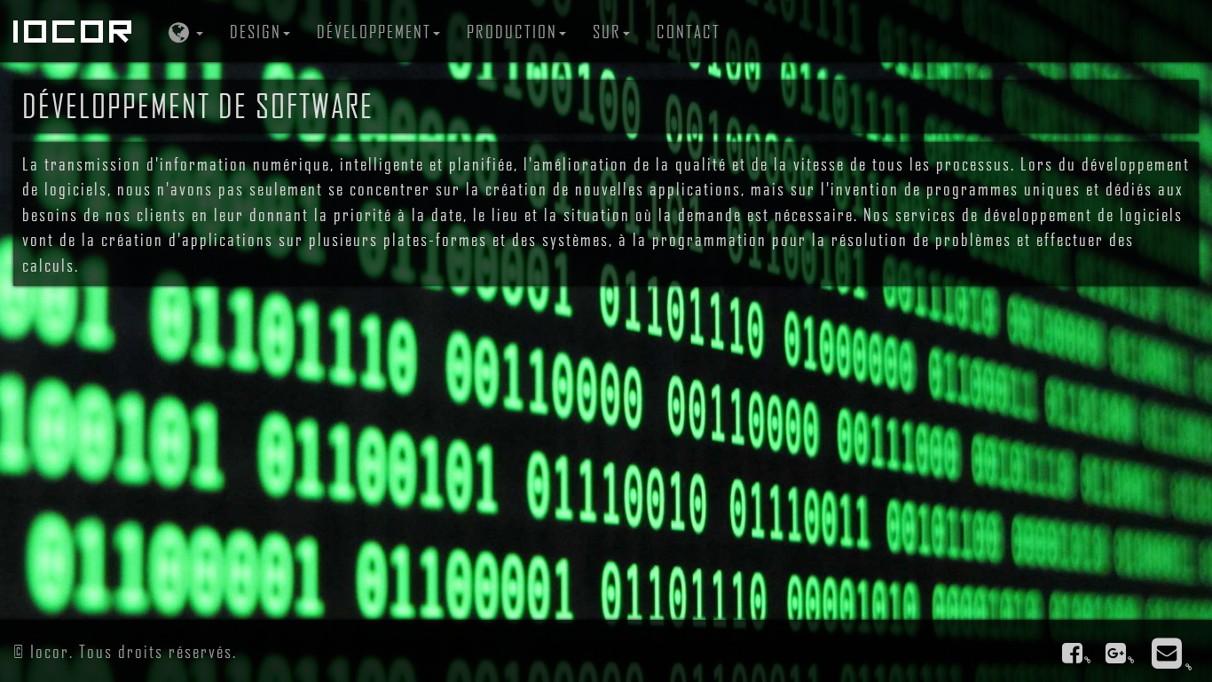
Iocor (75, 31)
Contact (688, 31)
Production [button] (512, 31)
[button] (183, 31)
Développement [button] (374, 31)
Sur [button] (607, 31)
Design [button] (255, 31)
